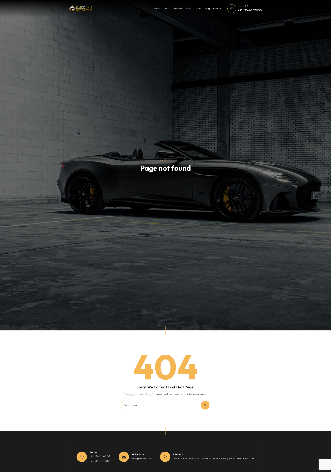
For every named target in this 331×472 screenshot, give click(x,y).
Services (178, 8)
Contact (217, 8)
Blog (207, 8)
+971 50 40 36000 (99, 456)
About (167, 8)
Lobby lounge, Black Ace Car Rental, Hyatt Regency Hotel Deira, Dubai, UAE (213, 458)
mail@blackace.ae (141, 458)
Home (157, 8)
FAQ (199, 8)
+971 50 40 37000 (250, 10)
